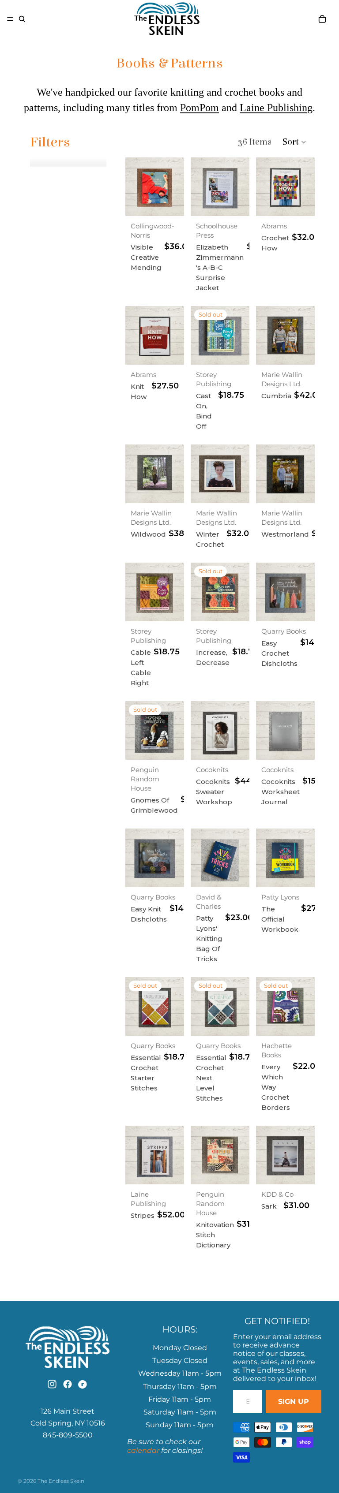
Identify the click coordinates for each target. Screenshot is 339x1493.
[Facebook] (67, 1384)
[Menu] (10, 19)
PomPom (199, 107)
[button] (294, 142)
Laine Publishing (276, 107)
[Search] (22, 19)
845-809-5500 (68, 1435)
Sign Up (293, 1401)
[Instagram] (52, 1384)
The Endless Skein (61, 1481)
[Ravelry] (83, 1384)
